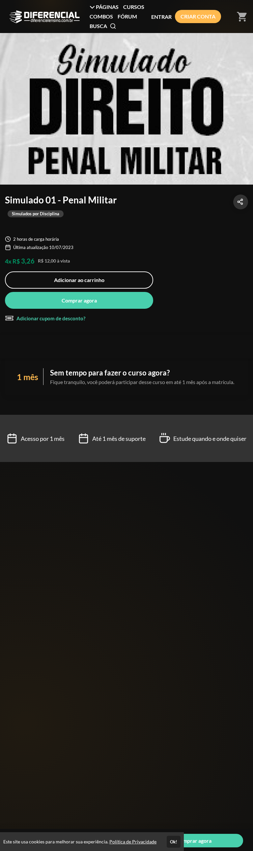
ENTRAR (161, 17)
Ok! (173, 841)
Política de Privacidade (132, 841)
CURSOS (133, 7)
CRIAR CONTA (198, 16)
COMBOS (101, 16)
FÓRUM (127, 16)
